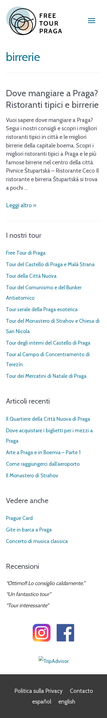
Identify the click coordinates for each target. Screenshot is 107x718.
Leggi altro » (21, 205)
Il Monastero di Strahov (32, 475)
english (66, 701)
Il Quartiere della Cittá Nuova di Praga (48, 419)
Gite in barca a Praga (29, 529)
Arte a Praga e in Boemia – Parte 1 (43, 452)
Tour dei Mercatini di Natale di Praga (46, 376)
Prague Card (19, 518)
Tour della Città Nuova (31, 276)
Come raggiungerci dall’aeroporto (43, 464)
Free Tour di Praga (25, 253)
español (41, 701)
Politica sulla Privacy (38, 691)
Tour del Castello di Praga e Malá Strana (50, 264)
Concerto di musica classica (37, 541)
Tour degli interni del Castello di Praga (48, 343)
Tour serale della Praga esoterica (42, 309)
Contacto (81, 691)
